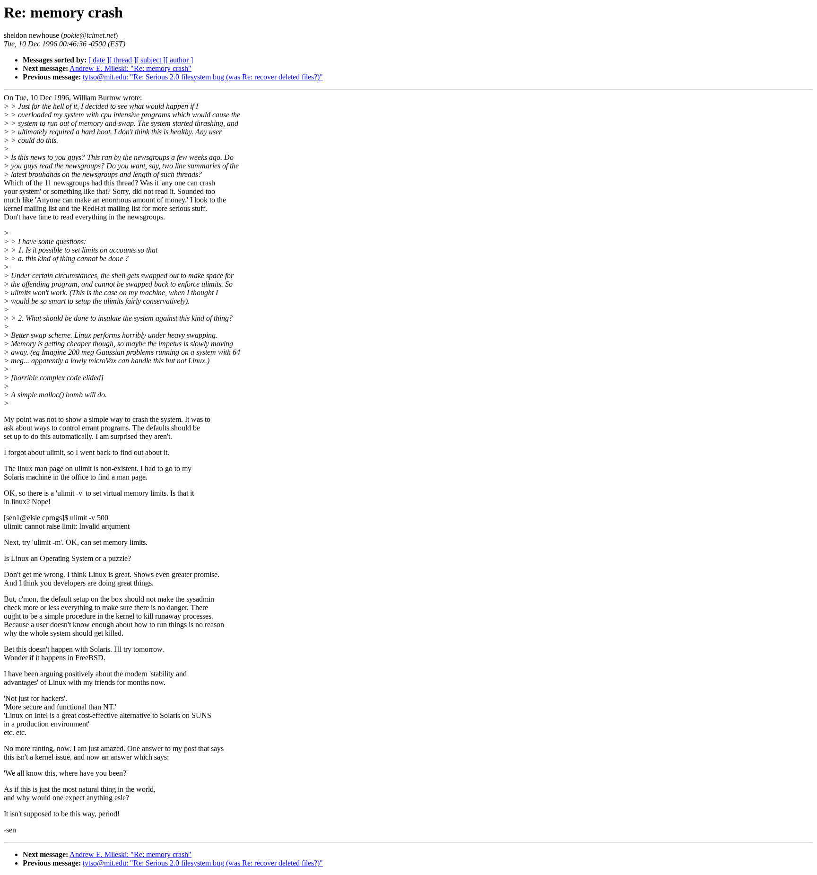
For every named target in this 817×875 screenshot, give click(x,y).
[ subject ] (150, 60)
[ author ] (179, 60)
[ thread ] (122, 60)
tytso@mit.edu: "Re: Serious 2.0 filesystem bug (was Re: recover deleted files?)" (203, 77)
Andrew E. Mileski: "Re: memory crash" (130, 68)
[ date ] (98, 60)
